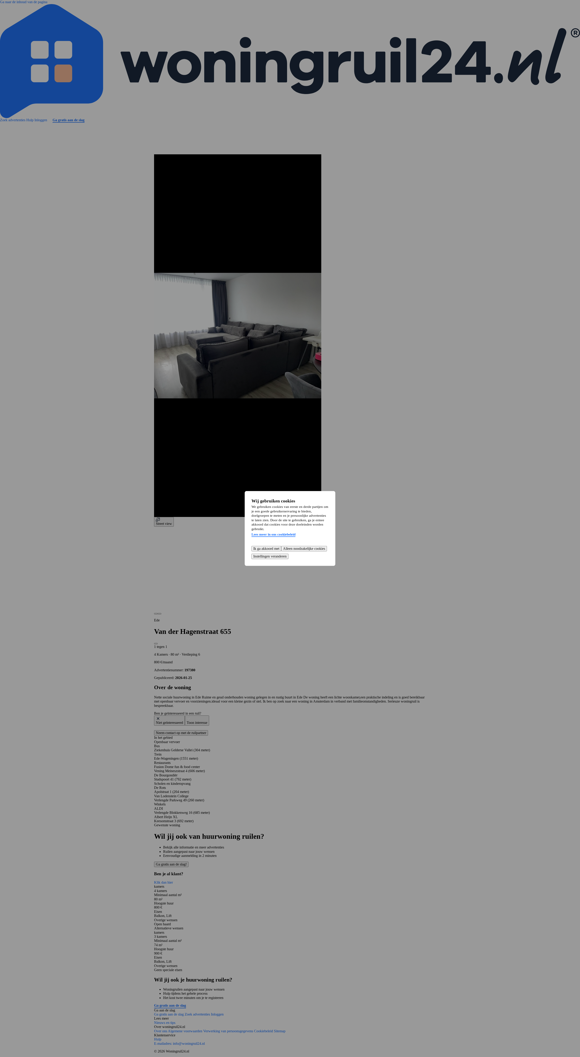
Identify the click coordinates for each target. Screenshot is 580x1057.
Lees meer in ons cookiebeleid (273, 534)
